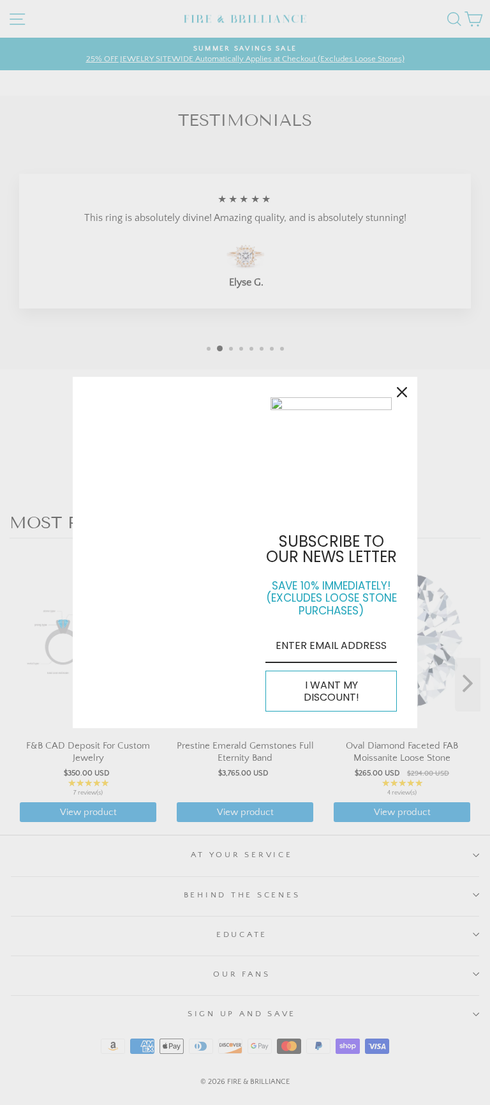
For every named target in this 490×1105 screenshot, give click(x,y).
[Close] (402, 392)
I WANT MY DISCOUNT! (331, 691)
